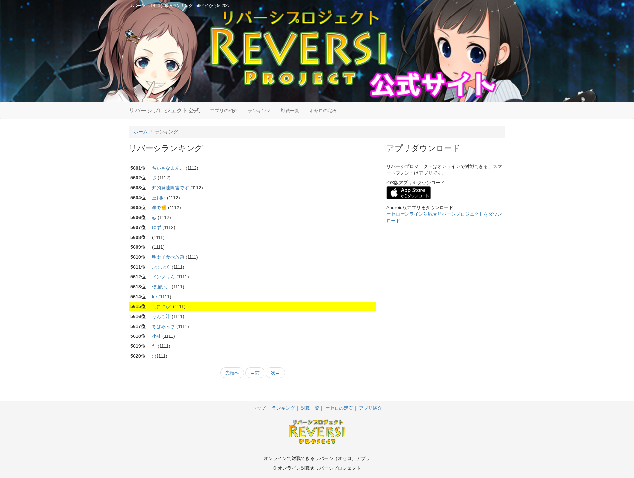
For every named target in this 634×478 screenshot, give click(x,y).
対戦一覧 (290, 110)
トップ (259, 408)
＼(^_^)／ (162, 306)
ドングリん (163, 276)
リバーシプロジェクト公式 (164, 110)
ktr (154, 296)
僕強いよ (161, 286)
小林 (156, 336)
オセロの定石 (323, 110)
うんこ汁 (161, 316)
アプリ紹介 (370, 408)
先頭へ (232, 372)
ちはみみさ (163, 326)
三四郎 (159, 197)
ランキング (259, 110)
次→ (275, 372)
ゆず (156, 227)
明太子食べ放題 (168, 257)
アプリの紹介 (224, 110)
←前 (255, 372)
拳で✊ (159, 207)
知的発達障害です (170, 187)
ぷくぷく (161, 267)
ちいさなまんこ (168, 168)
